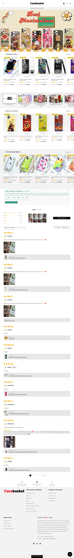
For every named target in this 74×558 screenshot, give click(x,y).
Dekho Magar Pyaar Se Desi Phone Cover (41, 137)
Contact (28, 495)
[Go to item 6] (35, 220)
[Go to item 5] (30, 220)
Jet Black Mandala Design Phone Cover (26, 80)
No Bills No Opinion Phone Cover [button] (18, 394)
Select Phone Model (9, 528)
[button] (3, 3)
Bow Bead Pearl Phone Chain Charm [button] (19, 413)
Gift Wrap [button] (11, 338)
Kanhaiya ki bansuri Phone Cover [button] (18, 357)
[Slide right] (40, 89)
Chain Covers (52, 493)
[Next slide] (72, 31)
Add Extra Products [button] (9, 320)
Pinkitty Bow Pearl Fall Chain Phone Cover (42, 177)
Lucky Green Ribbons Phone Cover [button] (18, 289)
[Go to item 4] (44, 216)
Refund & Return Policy (32, 506)
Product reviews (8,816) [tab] (9, 227)
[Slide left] (33, 89)
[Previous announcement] (2, 8)
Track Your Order (30, 493)
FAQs (27, 500)
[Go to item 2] (35, 216)
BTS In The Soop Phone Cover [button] (17, 258)
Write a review (62, 218)
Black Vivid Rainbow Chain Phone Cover (10, 80)
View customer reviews (11, 202)
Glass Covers (52, 495)
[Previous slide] (2, 31)
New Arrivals (7, 523)
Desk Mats (51, 500)
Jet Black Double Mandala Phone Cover (57, 80)
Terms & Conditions (31, 511)
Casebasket (34, 554)
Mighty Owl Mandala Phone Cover (41, 80)
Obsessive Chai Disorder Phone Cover (11, 137)
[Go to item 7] (40, 220)
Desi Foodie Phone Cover (57, 136)
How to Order (7, 526)
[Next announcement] (71, 8)
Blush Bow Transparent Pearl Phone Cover (10, 177)
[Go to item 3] (40, 216)
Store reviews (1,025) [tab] (21, 227)
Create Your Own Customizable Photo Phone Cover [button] (23, 451)
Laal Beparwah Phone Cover (26, 136)
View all (68, 54)
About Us (28, 498)
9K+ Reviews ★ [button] (37, 556)
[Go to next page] (46, 475)
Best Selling (7, 521)
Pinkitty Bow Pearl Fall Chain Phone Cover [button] (20, 375)
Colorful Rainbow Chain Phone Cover (58, 177)
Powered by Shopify (41, 554)
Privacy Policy (30, 503)
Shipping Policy (30, 508)
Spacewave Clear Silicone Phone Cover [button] (19, 470)
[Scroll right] (72, 98)
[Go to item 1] (30, 216)
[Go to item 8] (44, 220)
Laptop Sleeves (53, 498)
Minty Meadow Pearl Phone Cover (26, 177)
